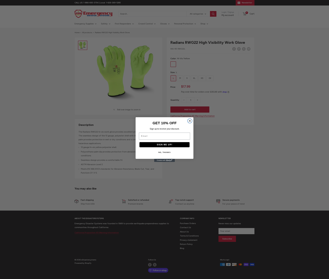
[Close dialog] (190, 121)
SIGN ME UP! (164, 145)
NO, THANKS (164, 152)
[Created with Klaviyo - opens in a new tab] (164, 160)
